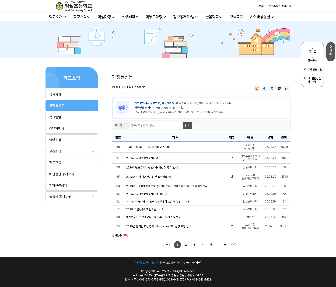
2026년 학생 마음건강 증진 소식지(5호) (148, 176)
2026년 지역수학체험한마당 (142, 158)
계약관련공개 (58, 185)
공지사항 (55, 94)
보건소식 (55, 151)
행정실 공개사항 (60, 197)
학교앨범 (55, 117)
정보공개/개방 (183, 16)
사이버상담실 (260, 16)
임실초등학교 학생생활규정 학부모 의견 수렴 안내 (153, 217)
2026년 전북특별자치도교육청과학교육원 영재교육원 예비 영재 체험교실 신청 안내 (170, 186)
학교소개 (55, 16)
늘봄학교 (212, 16)
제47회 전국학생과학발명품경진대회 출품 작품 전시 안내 (157, 201)
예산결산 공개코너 (61, 174)
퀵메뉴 (330, 53)
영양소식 (55, 140)
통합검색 (285, 6)
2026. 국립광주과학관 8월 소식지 (145, 209)
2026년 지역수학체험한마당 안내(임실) (148, 194)
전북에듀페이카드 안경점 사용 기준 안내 (148, 147)
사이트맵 (273, 6)
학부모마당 (154, 16)
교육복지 (236, 16)
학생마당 (104, 16)
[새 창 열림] (257, 88)
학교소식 (80, 16)
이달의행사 (56, 128)
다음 (233, 244)
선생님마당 (130, 16)
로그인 (261, 6)
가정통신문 (56, 106)
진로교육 (55, 163)
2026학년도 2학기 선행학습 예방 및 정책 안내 (152, 167)
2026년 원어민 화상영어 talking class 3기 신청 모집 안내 (158, 226)
